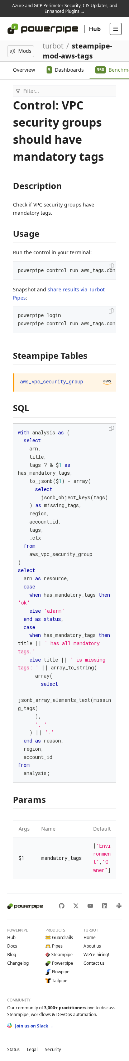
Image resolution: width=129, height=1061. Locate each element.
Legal (32, 1049)
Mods (25, 50)
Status (13, 1049)
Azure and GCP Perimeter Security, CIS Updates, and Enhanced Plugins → (64, 8)
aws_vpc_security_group (51, 381)
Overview (24, 69)
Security (53, 1049)
